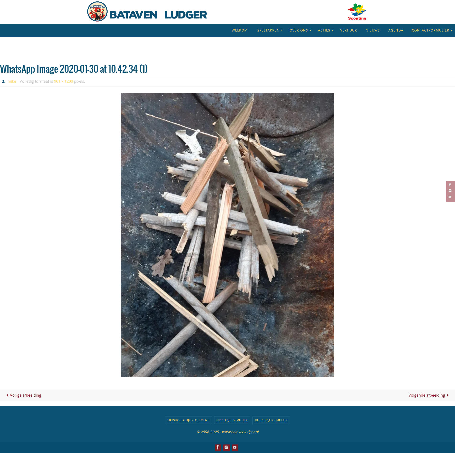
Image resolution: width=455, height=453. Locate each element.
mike (12, 81)
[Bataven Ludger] (450, 184)
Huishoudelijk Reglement (188, 420)
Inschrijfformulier (232, 420)
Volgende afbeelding (427, 395)
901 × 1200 (63, 81)
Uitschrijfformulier (271, 420)
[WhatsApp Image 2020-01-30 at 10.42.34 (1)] (227, 235)
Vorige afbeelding (25, 395)
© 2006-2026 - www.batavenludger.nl (228, 431)
